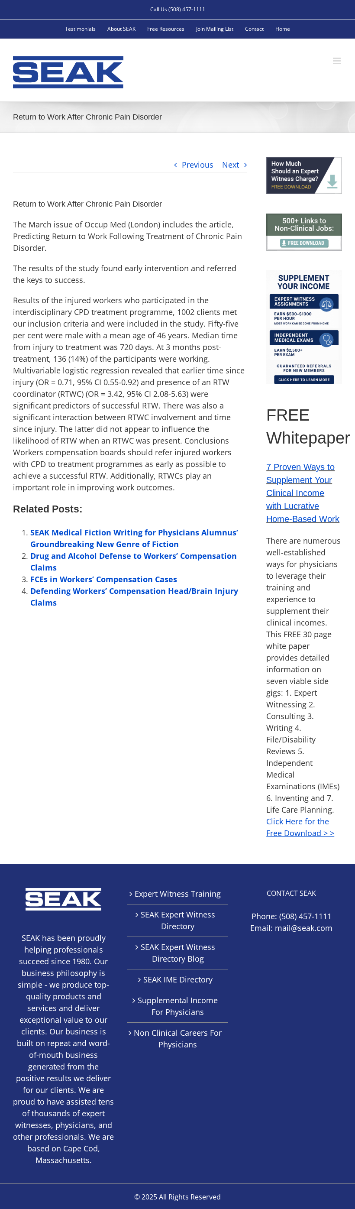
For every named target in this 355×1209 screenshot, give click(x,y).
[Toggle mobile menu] (337, 60)
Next (230, 164)
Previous (197, 164)
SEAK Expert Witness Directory (178, 920)
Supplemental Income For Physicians (178, 1006)
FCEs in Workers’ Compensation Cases (103, 579)
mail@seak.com (303, 928)
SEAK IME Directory (178, 979)
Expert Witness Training (178, 893)
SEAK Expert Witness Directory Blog (178, 953)
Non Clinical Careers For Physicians (178, 1038)
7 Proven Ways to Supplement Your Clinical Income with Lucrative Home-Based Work (302, 493)
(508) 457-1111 (305, 916)
